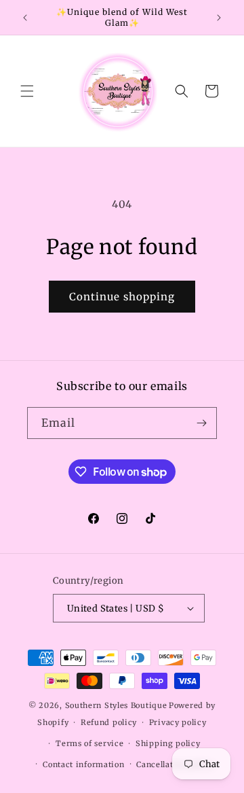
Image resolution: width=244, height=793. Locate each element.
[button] (27, 91)
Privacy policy (178, 722)
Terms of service (89, 743)
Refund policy (109, 722)
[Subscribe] (201, 423)
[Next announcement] (219, 18)
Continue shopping (122, 296)
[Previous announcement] (25, 18)
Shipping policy (168, 743)
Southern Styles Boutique (116, 705)
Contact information (83, 764)
